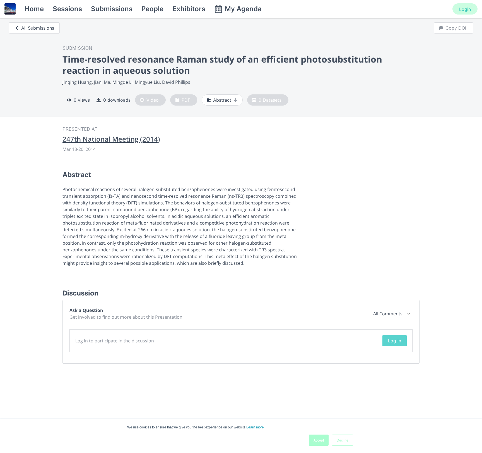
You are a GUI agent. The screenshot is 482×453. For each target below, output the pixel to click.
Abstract (222, 100)
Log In (394, 341)
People (152, 9)
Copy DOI (455, 28)
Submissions (111, 9)
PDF (186, 100)
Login (465, 9)
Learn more (255, 427)
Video (152, 100)
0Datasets (270, 100)
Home (34, 9)
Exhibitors (188, 9)
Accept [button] (319, 440)
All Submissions (37, 28)
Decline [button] (342, 440)
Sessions (67, 9)
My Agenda (243, 9)
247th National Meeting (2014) (111, 139)
